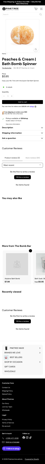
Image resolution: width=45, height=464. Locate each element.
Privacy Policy (7, 419)
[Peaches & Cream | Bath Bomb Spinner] (17, 221)
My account (6, 426)
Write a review (22, 177)
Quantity (5, 92)
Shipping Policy (7, 391)
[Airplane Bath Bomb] (17, 267)
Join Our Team (7, 407)
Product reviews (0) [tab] (12, 158)
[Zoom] (36, 49)
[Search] (40, 14)
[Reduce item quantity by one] (4, 96)
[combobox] (22, 14)
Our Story (5, 403)
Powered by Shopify (32, 459)
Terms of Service (8, 423)
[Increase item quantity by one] (12, 96)
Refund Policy (7, 394)
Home (4, 54)
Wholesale (5, 410)
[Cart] (36, 8)
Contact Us (6, 387)
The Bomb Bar (23, 246)
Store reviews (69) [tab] (33, 158)
